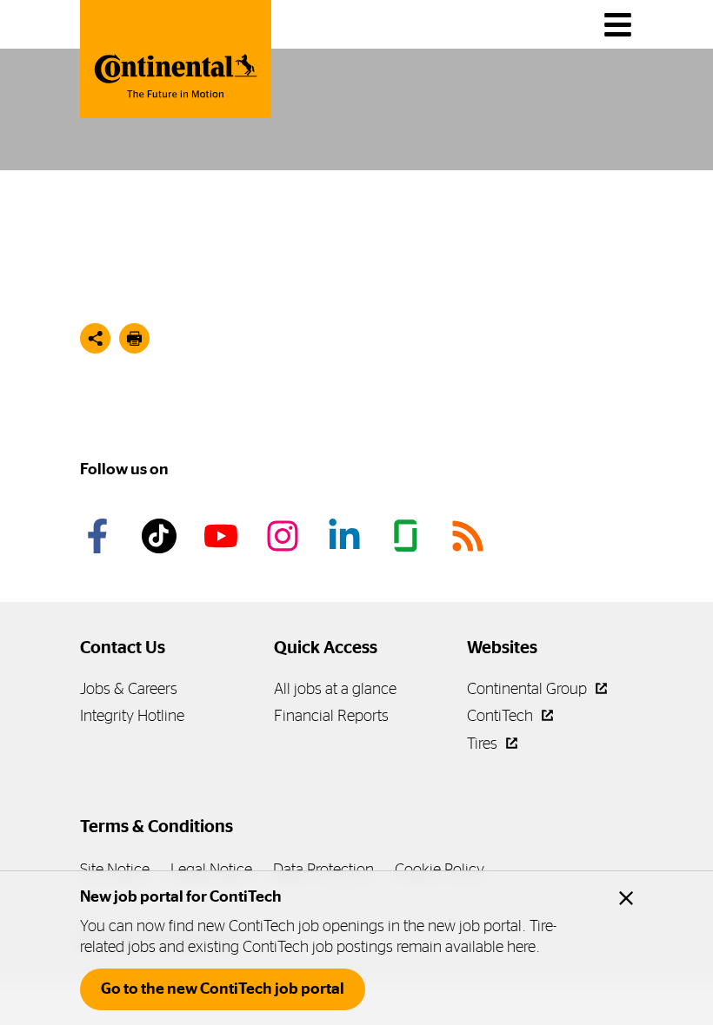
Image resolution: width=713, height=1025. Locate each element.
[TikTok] (162, 536)
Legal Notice (211, 869)
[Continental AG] (175, 59)
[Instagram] (285, 536)
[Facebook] (100, 536)
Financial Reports (331, 715)
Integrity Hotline (132, 715)
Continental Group (528, 688)
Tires (484, 743)
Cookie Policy (439, 869)
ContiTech (501, 715)
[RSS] (470, 536)
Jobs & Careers (128, 688)
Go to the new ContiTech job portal (222, 988)
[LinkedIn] (347, 536)
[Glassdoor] (409, 536)
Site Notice (115, 869)
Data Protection (323, 869)
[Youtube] (223, 536)
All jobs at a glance (335, 688)
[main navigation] (618, 25)
